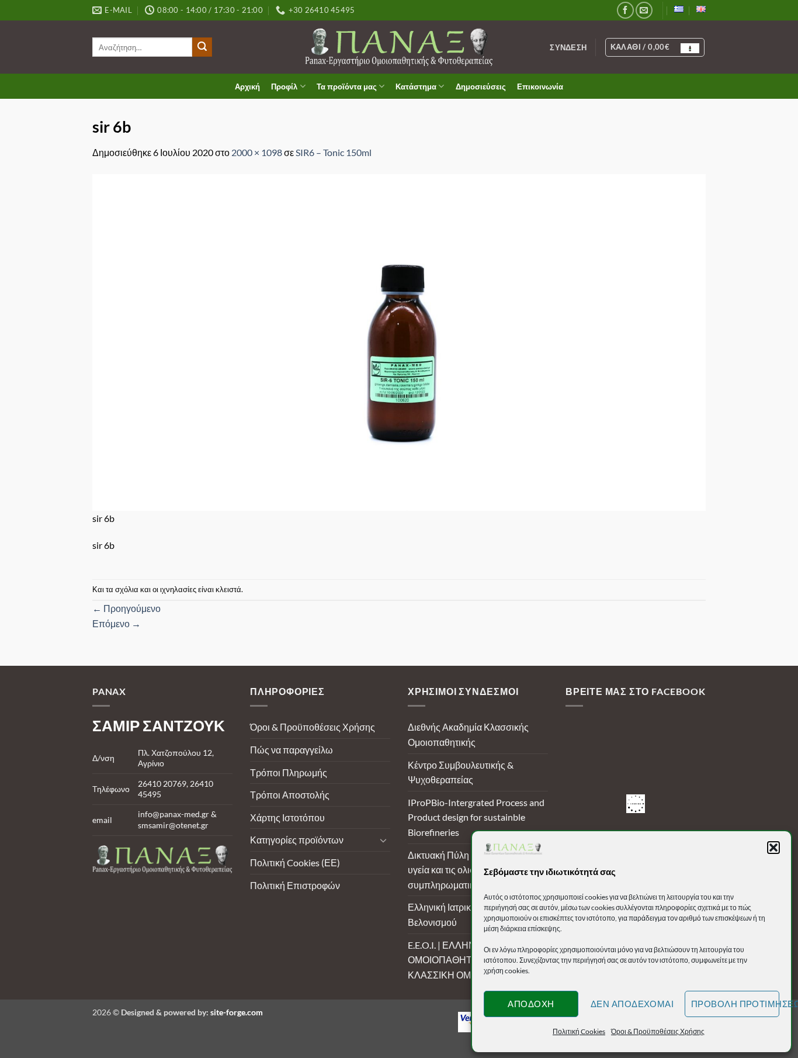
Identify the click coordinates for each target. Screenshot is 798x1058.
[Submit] (202, 47)
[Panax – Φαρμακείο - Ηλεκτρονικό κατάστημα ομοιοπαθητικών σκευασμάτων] (399, 47)
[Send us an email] (644, 10)
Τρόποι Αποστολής (289, 794)
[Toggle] (383, 840)
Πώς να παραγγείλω (291, 749)
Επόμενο (116, 623)
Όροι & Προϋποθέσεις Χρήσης (658, 1031)
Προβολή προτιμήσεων (735, 1003)
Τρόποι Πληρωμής (288, 772)
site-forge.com (236, 1012)
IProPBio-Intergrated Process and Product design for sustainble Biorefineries (476, 817)
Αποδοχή (531, 1003)
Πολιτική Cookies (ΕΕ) (295, 862)
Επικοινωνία (540, 86)
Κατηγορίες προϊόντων (297, 839)
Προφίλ (284, 86)
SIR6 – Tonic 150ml (334, 152)
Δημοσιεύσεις (481, 86)
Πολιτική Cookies (579, 1031)
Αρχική (247, 86)
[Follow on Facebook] (625, 10)
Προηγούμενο (126, 608)
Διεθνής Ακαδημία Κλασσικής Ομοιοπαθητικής (468, 734)
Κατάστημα (415, 86)
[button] (773, 847)
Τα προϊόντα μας (347, 86)
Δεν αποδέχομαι (632, 1003)
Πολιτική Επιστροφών (295, 885)
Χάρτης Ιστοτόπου (287, 817)
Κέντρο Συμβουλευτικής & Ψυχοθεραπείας (461, 772)
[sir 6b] (399, 341)
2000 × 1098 (256, 152)
